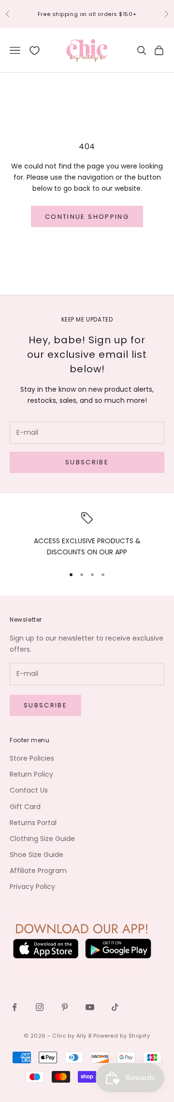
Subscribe (87, 462)
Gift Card (25, 806)
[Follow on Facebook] (14, 1007)
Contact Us (29, 790)
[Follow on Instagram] (39, 1007)
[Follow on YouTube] (90, 1007)
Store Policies (32, 758)
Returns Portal (33, 822)
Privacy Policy (32, 886)
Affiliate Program (38, 870)
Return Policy (31, 774)
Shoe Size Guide (36, 854)
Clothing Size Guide (42, 838)
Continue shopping (87, 216)
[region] (87, 535)
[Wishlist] (34, 50)
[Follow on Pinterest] (65, 1007)
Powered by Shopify (121, 1036)
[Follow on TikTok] (115, 1007)
